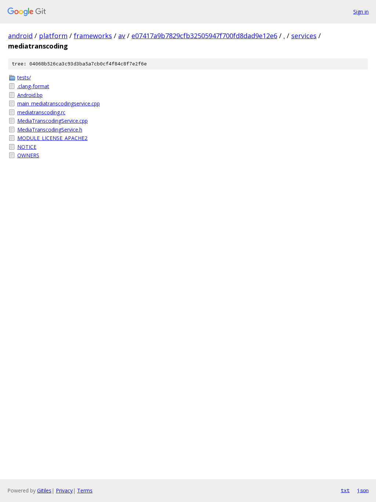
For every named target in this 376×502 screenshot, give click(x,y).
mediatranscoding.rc (41, 112)
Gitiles (44, 490)
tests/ (24, 77)
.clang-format (33, 86)
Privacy (64, 490)
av (121, 35)
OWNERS (28, 155)
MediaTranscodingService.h (49, 129)
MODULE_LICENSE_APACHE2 (52, 138)
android (20, 35)
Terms (85, 490)
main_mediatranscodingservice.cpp (58, 103)
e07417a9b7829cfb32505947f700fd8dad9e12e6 (204, 35)
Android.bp (30, 95)
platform (53, 35)
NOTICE (26, 146)
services (304, 35)
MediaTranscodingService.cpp (52, 120)
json (363, 490)
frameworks (93, 35)
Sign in (361, 11)
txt (345, 490)
